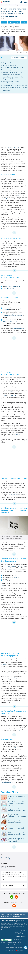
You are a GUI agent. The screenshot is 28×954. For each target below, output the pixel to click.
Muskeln (8, 199)
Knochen (19, 195)
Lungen (20, 308)
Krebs (2, 585)
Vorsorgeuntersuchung (10, 678)
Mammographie (9, 288)
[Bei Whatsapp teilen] (24, 22)
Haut (4, 199)
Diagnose (11, 5)
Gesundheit (4, 5)
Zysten (13, 314)
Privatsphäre (20, 947)
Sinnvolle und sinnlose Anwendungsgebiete (15, 85)
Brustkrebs (4, 664)
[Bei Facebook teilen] (4, 22)
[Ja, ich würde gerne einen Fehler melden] (14, 905)
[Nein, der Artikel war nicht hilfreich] (16, 897)
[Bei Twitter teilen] (11, 22)
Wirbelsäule (13, 392)
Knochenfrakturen (8, 321)
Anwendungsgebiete (8, 70)
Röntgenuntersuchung (14, 147)
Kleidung (3, 395)
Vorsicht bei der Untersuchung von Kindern (15, 88)
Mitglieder (16, 914)
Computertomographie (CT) (13, 286)
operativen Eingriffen (18, 328)
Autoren (9, 916)
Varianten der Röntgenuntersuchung (13, 67)
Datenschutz (13, 947)
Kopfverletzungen (6, 661)
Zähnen (16, 748)
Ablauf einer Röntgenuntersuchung (12, 72)
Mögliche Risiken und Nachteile (11, 74)
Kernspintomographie (7, 782)
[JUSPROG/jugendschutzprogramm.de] (6, 940)
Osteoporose (18, 321)
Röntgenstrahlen (7, 63)
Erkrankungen (11, 566)
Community (9, 914)
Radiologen (18, 434)
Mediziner (19, 225)
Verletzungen (21, 566)
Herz (16, 308)
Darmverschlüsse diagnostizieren (12, 315)
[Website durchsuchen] (17, 2)
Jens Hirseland (5, 857)
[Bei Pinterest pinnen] (17, 22)
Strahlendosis (6, 90)
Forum (3, 914)
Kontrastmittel (5, 399)
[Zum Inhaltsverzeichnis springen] (14, 232)
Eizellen (13, 580)
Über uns (3, 916)
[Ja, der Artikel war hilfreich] (11, 897)
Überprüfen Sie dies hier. (20, 936)
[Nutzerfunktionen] (21, 2)
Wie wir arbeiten (17, 916)
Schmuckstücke (13, 395)
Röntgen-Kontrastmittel (9, 65)
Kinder (18, 730)
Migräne (5, 668)
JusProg (13, 944)
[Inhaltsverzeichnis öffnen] (25, 947)
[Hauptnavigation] (25, 2)
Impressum (6, 947)
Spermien (16, 577)
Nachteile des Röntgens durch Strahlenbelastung (11, 82)
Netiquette (23, 914)
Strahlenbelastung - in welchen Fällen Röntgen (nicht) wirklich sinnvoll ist (13, 78)
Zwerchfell (6, 309)
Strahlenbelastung (13, 494)
